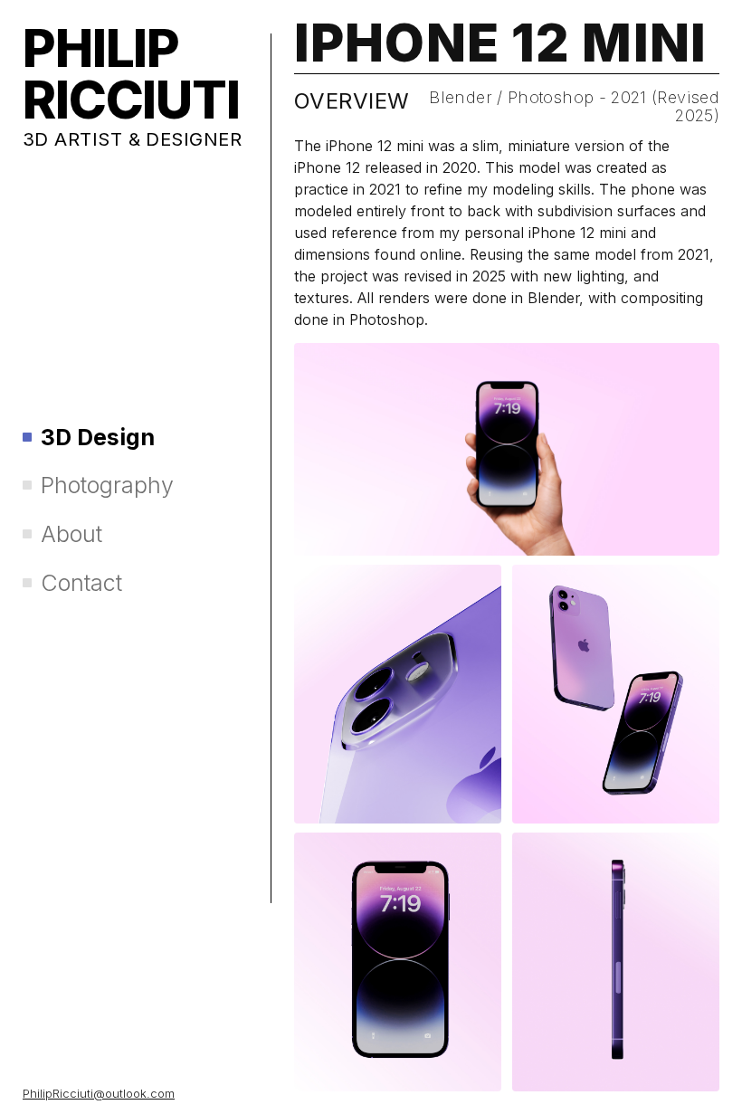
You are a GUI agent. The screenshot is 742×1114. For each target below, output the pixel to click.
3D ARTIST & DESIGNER (132, 139)
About (71, 534)
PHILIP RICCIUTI (131, 74)
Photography (107, 485)
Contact (81, 583)
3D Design (98, 437)
